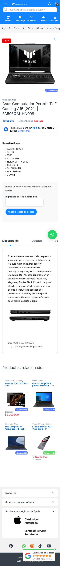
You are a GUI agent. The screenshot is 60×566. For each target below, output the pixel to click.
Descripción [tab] (10, 240)
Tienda (8, 20)
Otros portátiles (35, 28)
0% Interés (31, 20)
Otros (16, 28)
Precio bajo (20, 20)
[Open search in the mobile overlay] (30, 9)
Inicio (4, 28)
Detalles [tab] (37, 240)
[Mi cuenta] (49, 4)
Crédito (43, 20)
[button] (55, 39)
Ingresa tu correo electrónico (21, 196)
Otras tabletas (11, 381)
